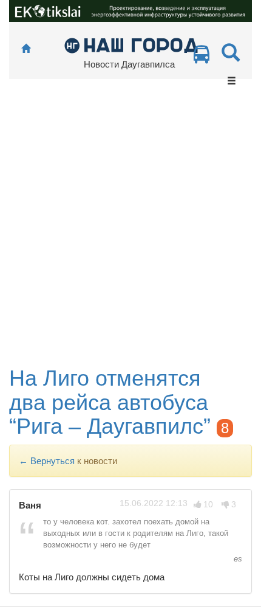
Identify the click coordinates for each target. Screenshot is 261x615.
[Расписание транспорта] (201, 57)
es (236, 558)
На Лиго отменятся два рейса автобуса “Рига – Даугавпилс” (110, 402)
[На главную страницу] (25, 49)
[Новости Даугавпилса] (131, 45)
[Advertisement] (130, 229)
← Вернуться (47, 461)
